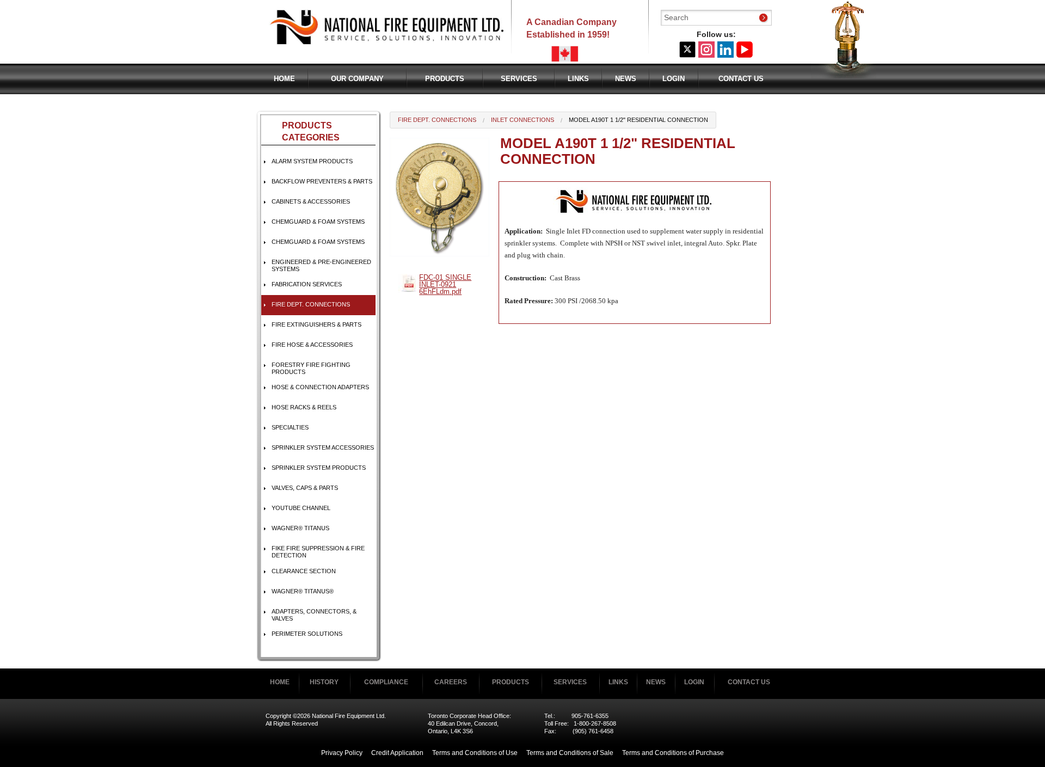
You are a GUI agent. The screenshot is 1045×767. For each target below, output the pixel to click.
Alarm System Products (312, 161)
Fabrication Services (307, 284)
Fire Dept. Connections (311, 304)
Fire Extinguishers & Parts (316, 324)
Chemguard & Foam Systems (318, 221)
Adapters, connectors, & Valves (314, 615)
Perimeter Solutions (307, 633)
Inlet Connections (522, 119)
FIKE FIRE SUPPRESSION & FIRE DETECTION (318, 552)
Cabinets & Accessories (311, 201)
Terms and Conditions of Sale (569, 753)
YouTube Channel (301, 508)
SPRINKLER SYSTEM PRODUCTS (319, 467)
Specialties (290, 427)
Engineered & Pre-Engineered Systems (321, 265)
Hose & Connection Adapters (320, 387)
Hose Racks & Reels (304, 407)
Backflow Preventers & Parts (322, 181)
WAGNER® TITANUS (300, 528)
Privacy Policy (341, 753)
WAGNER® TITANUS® (303, 591)
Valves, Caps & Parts (305, 487)
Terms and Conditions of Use (475, 753)
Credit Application (397, 753)
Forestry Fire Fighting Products (311, 368)
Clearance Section (304, 571)
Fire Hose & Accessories (312, 344)
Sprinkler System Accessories (323, 447)
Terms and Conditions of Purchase (673, 753)
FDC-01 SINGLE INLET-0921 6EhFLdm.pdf (445, 284)
